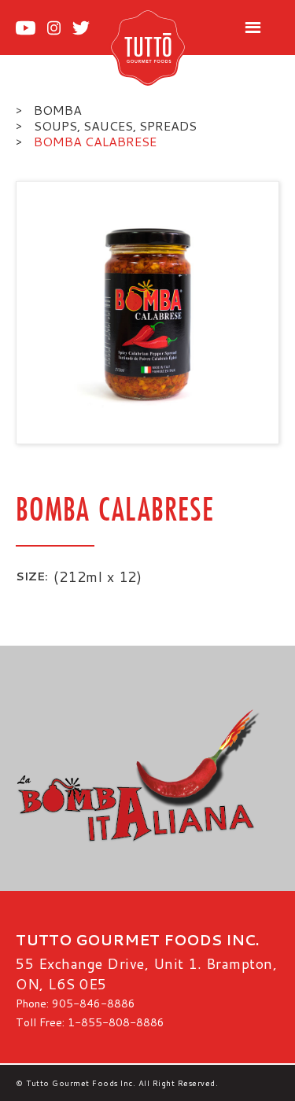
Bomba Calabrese (95, 141)
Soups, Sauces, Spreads (115, 126)
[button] (253, 28)
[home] (164, 47)
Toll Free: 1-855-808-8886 (90, 1022)
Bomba (58, 110)
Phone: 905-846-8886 (75, 1003)
